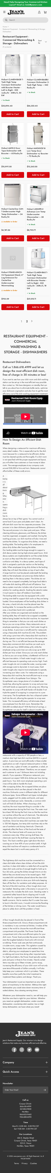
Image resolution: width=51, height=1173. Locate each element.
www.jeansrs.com (19, 1156)
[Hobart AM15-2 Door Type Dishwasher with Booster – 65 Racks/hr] (12, 134)
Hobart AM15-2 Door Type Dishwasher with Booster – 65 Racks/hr (12, 151)
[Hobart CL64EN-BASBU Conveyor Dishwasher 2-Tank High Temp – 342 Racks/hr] (38, 65)
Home (5, 27)
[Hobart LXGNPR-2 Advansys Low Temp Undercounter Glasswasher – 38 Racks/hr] (38, 195)
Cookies (33, 1163)
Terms (16, 1163)
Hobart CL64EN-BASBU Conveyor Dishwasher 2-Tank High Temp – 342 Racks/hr (38, 83)
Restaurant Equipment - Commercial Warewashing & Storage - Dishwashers (24, 30)
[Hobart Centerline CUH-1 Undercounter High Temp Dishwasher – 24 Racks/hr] (12, 195)
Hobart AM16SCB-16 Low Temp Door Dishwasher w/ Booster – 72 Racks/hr (37, 152)
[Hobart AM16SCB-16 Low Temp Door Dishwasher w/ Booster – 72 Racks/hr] (38, 134)
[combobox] (25, 20)
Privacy (24, 1163)
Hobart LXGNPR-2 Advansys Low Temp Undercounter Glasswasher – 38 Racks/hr (36, 214)
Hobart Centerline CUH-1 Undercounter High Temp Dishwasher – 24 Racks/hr (12, 213)
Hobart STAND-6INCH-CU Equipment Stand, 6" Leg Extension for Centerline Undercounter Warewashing (12, 279)
